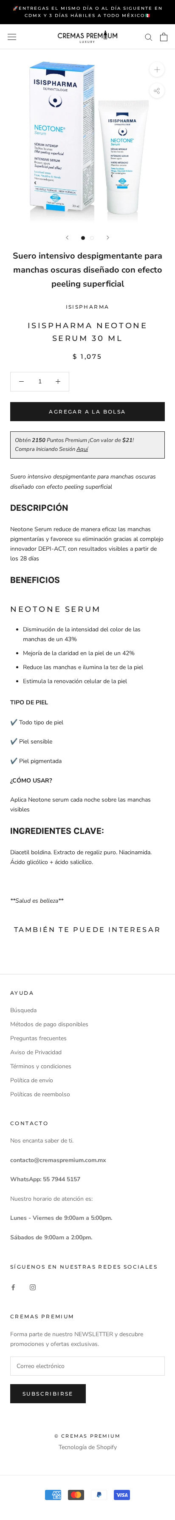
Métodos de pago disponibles (49, 1024)
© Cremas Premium (87, 1436)
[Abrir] (12, 37)
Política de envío (31, 1080)
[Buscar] (148, 36)
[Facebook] (13, 1287)
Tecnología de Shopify (88, 1447)
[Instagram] (33, 1287)
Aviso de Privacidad (36, 1052)
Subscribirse (48, 1394)
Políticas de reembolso (40, 1094)
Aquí (82, 449)
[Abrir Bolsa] (163, 37)
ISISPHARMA (88, 307)
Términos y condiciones (40, 1066)
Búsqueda (23, 1010)
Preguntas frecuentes (38, 1038)
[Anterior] (67, 237)
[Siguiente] (108, 237)
